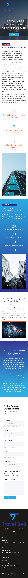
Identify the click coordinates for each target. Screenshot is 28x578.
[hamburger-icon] (24, 6)
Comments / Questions (11, 479)
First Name (7, 420)
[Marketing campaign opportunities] (14, 126)
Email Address (8, 440)
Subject (6, 451)
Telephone (7, 461)
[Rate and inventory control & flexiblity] (14, 111)
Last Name (7, 430)
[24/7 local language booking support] (14, 141)
